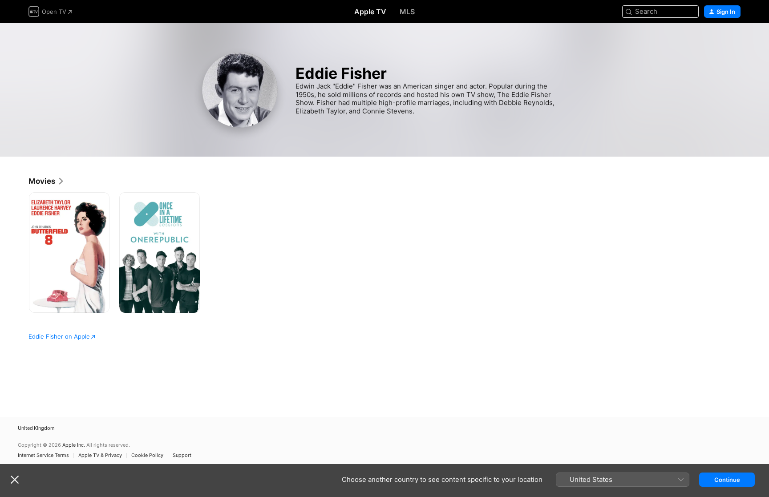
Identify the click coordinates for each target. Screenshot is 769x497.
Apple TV (370, 11)
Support (182, 455)
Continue (727, 479)
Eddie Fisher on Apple (59, 336)
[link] (46, 181)
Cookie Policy (147, 455)
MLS (407, 11)
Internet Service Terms (43, 455)
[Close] (15, 480)
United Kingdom (36, 428)
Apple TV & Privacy (100, 455)
